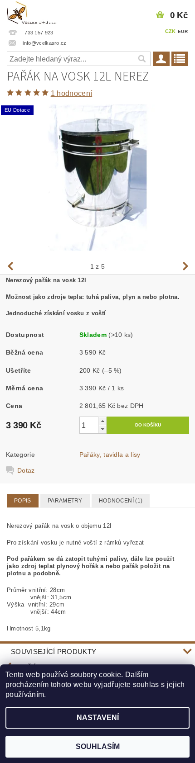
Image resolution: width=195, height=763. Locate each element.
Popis (22, 501)
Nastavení (98, 717)
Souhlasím (98, 746)
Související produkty (53, 651)
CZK (170, 31)
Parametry (65, 501)
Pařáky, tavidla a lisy (110, 454)
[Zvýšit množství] (102, 421)
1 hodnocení (72, 93)
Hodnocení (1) (120, 501)
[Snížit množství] (102, 429)
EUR (183, 31)
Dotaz (26, 470)
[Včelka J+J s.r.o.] (32, 12)
